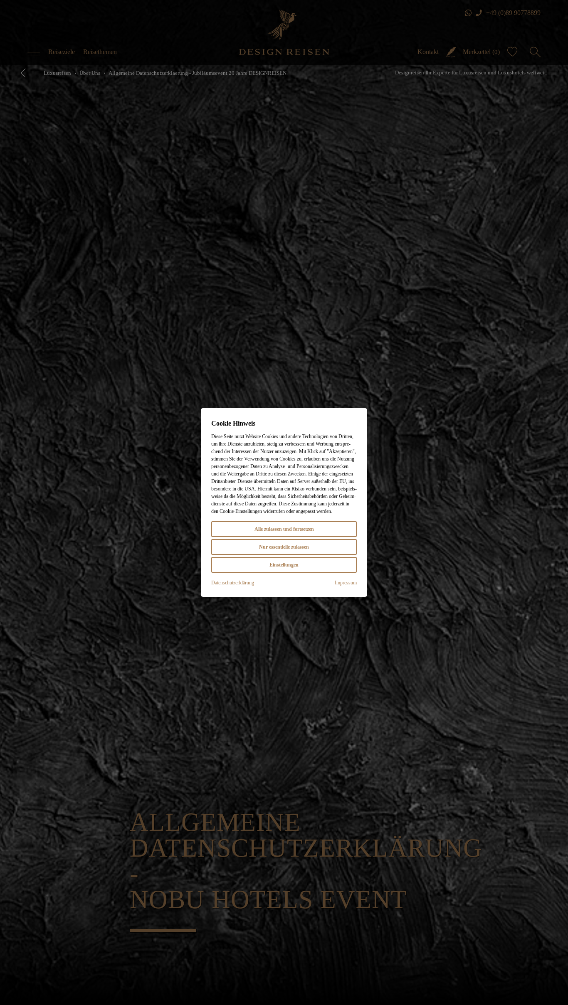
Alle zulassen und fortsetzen (284, 529)
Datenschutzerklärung (232, 583)
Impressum (346, 583)
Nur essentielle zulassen (284, 547)
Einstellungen (284, 565)
